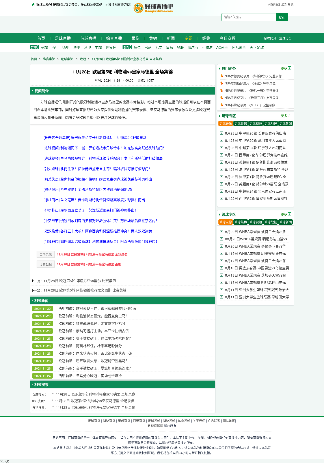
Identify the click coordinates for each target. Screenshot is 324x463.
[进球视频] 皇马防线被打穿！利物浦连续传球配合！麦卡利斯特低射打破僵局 (103, 158)
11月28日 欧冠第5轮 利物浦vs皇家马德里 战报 (89, 264)
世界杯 (111, 47)
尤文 (158, 47)
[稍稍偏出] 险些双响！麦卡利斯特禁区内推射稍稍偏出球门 (89, 189)
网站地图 (274, 4)
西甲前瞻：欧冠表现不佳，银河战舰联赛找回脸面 (97, 308)
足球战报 (270, 123)
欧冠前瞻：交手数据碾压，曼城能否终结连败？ (95, 368)
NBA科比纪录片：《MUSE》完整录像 (250, 105)
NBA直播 (109, 420)
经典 (206, 38)
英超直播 (124, 420)
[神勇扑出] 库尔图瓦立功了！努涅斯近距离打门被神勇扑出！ (91, 210)
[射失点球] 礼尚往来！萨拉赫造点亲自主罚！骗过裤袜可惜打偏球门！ (98, 168)
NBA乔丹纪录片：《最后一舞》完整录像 (252, 90)
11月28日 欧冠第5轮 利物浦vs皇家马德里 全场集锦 (127, 59)
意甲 (87, 47)
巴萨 (147, 47)
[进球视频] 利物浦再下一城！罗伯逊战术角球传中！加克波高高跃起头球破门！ (105, 147)
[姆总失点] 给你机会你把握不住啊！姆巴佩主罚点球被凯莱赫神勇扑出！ (100, 179)
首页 (41, 38)
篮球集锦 (241, 222)
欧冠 (83, 59)
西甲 (55, 47)
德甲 (65, 47)
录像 (136, 38)
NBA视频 (169, 420)
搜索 (282, 17)
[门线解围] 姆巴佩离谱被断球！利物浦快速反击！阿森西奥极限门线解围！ (101, 241)
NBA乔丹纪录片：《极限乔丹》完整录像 (252, 97)
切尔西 (193, 47)
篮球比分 (285, 38)
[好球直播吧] (153, 7)
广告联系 (214, 420)
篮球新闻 (285, 222)
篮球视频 (256, 222)
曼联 (180, 47)
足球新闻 (285, 123)
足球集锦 (67, 59)
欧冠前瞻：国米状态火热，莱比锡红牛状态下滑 (95, 353)
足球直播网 (155, 425)
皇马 (169, 47)
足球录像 (226, 123)
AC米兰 (222, 47)
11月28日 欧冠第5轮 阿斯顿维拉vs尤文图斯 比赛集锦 (85, 290)
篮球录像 (226, 222)
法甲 (76, 47)
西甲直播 (139, 420)
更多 (284, 68)
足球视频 (256, 123)
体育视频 (184, 420)
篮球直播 (88, 38)
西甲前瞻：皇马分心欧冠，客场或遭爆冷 (90, 375)
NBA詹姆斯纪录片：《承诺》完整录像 (250, 83)
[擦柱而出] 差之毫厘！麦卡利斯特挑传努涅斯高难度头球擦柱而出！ (96, 199)
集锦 (153, 38)
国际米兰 (239, 47)
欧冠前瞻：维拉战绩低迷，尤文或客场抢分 (91, 323)
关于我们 (199, 420)
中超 (98, 47)
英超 (44, 47)
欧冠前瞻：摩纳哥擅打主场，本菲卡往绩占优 (93, 330)
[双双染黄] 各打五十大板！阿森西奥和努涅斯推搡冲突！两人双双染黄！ (100, 230)
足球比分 (270, 38)
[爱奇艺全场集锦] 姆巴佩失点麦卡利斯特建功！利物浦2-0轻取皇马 (95, 137)
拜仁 (137, 47)
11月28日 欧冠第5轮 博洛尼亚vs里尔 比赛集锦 (79, 280)
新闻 (171, 38)
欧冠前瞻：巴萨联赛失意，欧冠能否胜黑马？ (93, 360)
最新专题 (287, 4)
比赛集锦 (49, 59)
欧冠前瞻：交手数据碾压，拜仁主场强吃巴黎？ (95, 338)
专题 (188, 38)
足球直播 (63, 38)
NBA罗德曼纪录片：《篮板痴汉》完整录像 (253, 76)
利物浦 (207, 47)
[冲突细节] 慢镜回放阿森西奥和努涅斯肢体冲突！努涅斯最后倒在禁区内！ (101, 220)
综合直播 (114, 38)
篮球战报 (270, 222)
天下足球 (257, 47)
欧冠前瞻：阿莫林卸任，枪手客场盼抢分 (90, 345)
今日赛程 (228, 38)
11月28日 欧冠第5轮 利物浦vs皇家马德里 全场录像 (92, 254)
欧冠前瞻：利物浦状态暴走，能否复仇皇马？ (93, 315)
